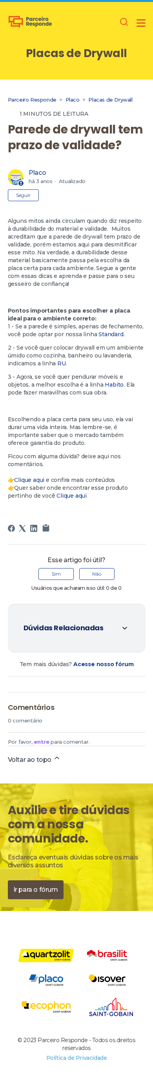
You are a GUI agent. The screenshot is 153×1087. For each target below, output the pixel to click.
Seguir (23, 195)
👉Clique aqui (26, 479)
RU (61, 363)
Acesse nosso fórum (103, 664)
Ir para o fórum (35, 889)
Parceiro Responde (32, 99)
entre (41, 742)
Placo (73, 99)
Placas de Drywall (110, 99)
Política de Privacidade (76, 1057)
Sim (56, 574)
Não (96, 574)
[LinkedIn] (33, 528)
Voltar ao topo (30, 759)
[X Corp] (22, 528)
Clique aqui (72, 495)
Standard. (111, 334)
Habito (114, 384)
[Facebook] (11, 528)
